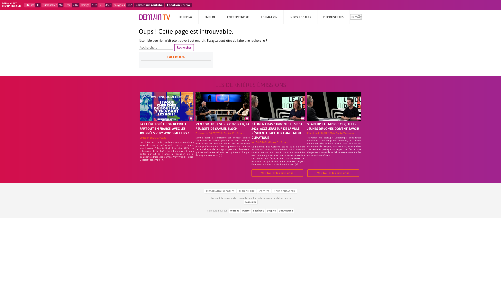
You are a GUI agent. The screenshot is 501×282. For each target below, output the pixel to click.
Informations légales (220, 191)
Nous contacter (284, 191)
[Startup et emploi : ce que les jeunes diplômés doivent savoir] (334, 112)
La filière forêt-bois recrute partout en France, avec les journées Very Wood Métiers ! (164, 128)
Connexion (250, 202)
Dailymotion (286, 210)
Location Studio (178, 5)
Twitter (246, 210)
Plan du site (247, 191)
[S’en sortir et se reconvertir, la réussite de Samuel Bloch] (222, 112)
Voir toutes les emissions (277, 173)
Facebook (258, 210)
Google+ (271, 210)
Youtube (234, 210)
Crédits (264, 191)
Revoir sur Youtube (149, 5)
